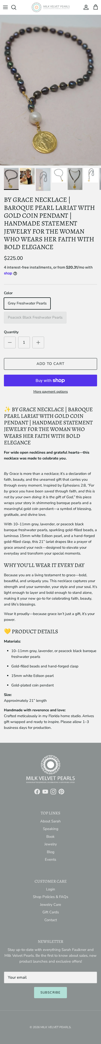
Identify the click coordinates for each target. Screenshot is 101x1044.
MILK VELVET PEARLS (55, 1027)
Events (50, 859)
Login (50, 889)
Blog (50, 851)
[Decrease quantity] (10, 342)
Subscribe (50, 992)
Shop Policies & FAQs (50, 896)
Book (50, 836)
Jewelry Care (50, 904)
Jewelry (50, 844)
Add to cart (50, 363)
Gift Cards (50, 912)
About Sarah (50, 821)
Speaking (50, 828)
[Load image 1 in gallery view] (50, 90)
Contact (50, 919)
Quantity (11, 332)
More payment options (50, 392)
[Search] (16, 7)
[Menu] (5, 7)
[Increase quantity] (38, 342)
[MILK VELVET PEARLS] (51, 7)
